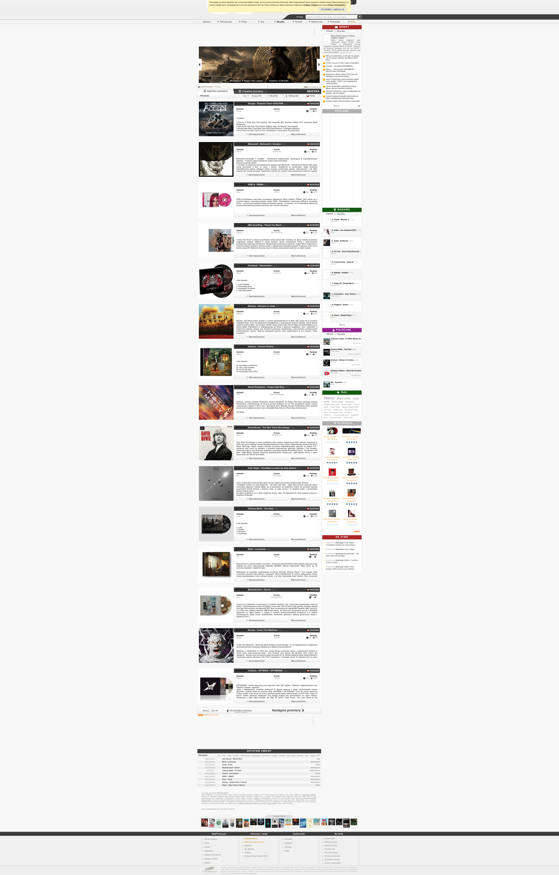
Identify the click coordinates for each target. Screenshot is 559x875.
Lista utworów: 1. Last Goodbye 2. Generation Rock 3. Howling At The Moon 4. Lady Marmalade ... (245, 286)
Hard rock (327, 410)
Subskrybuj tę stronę (210, 715)
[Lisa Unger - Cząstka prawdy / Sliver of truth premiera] (281, 819)
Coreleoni (277, 273)
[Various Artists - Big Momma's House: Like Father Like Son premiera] (324, 819)
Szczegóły (312, 87)
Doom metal (335, 407)
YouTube (288, 847)
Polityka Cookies (211, 859)
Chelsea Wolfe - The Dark (260, 508)
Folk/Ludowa (315, 770)
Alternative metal (335, 417)
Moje (353, 22)
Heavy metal (337, 402)
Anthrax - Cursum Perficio (261, 346)
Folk (238, 516)
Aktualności (226, 22)
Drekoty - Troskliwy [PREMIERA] (339, 66)
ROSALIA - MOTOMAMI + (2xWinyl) (332, 478)
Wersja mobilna (210, 839)
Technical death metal (341, 415)
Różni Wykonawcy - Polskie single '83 (352, 498)
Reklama (248, 846)
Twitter (287, 851)
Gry (262, 22)
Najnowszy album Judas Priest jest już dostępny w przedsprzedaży (342, 75)
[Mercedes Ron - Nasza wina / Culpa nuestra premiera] (303, 819)
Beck (277, 557)
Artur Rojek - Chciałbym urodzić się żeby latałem (272, 468)
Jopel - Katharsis (341, 241)
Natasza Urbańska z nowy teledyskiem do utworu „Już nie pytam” (343, 92)
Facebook (288, 839)
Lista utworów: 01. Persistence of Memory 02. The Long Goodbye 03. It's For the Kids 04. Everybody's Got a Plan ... (247, 367)
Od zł (332, 439)
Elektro (239, 233)
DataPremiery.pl (219, 834)
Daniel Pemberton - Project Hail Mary (266, 387)
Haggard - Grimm (341, 305)
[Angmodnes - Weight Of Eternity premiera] (331, 819)
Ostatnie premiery (252, 91)
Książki (298, 22)
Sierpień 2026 (256, 96)
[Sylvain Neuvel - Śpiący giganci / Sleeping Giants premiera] (268, 819)
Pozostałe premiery (332, 860)
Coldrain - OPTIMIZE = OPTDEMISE (265, 670)
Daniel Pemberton (277, 395)
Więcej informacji (298, 134)
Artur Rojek (276, 476)
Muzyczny (349, 402)
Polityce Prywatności (337, 5)
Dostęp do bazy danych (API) (255, 856)
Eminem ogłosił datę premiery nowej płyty (343, 101)
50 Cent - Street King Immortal (346, 251)
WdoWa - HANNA (341, 273)
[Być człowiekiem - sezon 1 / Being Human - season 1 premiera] (204, 819)
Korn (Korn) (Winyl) (332, 457)
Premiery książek (331, 853)
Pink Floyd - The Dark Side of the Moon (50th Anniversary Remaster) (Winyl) (352, 437)
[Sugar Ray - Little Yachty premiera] (316, 819)
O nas (206, 843)
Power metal (346, 404)
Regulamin (208, 851)
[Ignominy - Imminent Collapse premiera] (253, 819)
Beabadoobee (277, 597)
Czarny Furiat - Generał (343, 262)
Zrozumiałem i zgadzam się (332, 9)
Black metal (344, 398)
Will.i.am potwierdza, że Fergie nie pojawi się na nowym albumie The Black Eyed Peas (342, 58)
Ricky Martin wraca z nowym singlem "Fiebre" (343, 37)
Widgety (247, 853)
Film (238, 395)
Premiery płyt (329, 849)
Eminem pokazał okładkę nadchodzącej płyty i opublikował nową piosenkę (342, 97)
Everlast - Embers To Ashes (342, 360)
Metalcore (327, 415)
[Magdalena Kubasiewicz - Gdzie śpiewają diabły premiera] (225, 819)
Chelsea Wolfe (277, 516)
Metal (238, 111)
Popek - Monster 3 (341, 220)
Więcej (337, 106)
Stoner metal (348, 417)
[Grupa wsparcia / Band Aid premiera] (246, 819)
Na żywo (342, 537)
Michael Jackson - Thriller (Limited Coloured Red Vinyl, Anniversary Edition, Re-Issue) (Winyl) (332, 437)
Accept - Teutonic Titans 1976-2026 (265, 103)
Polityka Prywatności (212, 855)
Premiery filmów (330, 846)
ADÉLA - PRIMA (255, 184)
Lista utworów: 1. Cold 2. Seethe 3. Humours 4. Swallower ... (242, 529)
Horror (329, 398)
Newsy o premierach (332, 863)
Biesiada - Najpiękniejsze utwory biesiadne (332, 498)
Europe (277, 638)
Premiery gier (329, 839)
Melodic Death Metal (350, 407)
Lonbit (214, 871)
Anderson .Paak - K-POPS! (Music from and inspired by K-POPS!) (357, 339)
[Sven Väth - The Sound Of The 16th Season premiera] (261, 819)
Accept (277, 111)
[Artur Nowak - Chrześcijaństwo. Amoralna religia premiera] (232, 819)
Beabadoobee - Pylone (259, 589)
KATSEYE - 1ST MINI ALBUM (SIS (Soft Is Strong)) (352, 457)
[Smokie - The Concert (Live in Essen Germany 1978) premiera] (295, 819)
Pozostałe (335, 22)
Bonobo (277, 314)
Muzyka (280, 22)
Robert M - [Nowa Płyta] (343, 283)
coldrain (277, 678)
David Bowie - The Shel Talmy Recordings (269, 427)
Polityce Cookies (311, 5)
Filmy (244, 22)
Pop (238, 192)
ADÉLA (277, 192)
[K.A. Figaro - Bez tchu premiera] (212, 819)
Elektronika (317, 22)
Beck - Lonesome (256, 549)
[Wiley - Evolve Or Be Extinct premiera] (339, 819)
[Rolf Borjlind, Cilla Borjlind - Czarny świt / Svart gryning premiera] (275, 819)
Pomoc (207, 847)
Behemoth (277, 152)
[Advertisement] (257, 34)
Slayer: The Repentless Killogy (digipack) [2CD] (352, 478)
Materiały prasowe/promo (254, 842)
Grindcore (348, 412)
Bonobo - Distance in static (261, 306)
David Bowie (277, 435)
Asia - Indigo (349, 556)
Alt (237, 476)
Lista (319, 87)
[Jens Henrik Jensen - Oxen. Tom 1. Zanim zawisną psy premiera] (239, 819)
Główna (206, 22)
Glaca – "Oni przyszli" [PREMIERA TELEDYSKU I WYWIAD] (340, 70)
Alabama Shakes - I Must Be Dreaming (346, 371)
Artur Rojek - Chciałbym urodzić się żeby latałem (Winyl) (332, 519)
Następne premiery (287, 710)
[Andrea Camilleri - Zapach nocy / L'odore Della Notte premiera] (310, 819)
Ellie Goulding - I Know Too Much (264, 225)
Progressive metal (331, 404)
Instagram (288, 843)
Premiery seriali (330, 842)
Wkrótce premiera (217, 91)
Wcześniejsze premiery (240, 710)
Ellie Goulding (276, 233)
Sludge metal (337, 410)
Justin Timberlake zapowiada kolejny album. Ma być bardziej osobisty (341, 87)
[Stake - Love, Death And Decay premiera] (353, 819)
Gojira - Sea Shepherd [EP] (345, 230)
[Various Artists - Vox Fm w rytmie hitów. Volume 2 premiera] (288, 819)
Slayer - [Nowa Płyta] (342, 315)
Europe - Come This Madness (262, 630)
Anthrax (277, 354)
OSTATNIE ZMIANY (259, 751)
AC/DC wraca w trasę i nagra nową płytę (342, 63)
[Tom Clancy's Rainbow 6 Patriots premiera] (346, 819)
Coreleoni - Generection (260, 265)
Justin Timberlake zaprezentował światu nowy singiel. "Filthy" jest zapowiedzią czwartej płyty (342, 81)
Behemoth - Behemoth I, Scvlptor (264, 144)
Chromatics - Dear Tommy (345, 294)
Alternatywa (315, 762)
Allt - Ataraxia (336, 382)
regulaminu (253, 873)
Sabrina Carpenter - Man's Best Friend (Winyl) (352, 519)
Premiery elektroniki (332, 856)
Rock (238, 435)
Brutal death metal (336, 412)
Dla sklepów (249, 849)
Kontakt (207, 863)
